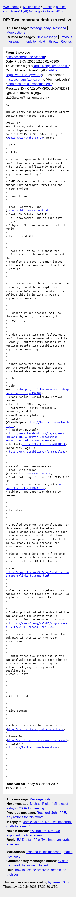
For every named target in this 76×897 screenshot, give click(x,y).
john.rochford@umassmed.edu (29, 84)
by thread (13, 865)
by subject (29, 865)
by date (63, 861)
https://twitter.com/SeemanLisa (33, 747)
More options (15, 32)
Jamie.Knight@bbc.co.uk (51, 66)
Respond (59, 28)
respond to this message (43, 852)
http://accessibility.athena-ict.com (35, 729)
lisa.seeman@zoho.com (24, 79)
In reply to (29, 41)
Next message (46, 37)
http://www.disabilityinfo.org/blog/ (37, 451)
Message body (40, 28)
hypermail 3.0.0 (59, 882)
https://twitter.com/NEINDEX (44, 444)
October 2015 (53, 11)
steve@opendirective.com (26, 57)
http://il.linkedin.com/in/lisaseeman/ (37, 740)
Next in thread (48, 41)
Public (47, 7)
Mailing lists (31, 7)
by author (45, 865)
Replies (66, 41)
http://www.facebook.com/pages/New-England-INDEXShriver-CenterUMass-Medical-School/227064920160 (35, 437)
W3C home (11, 7)
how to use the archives (32, 870)
